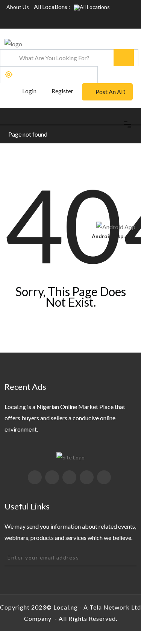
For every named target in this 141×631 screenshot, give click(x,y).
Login (28, 90)
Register (62, 90)
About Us (17, 7)
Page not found (27, 134)
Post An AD (111, 91)
